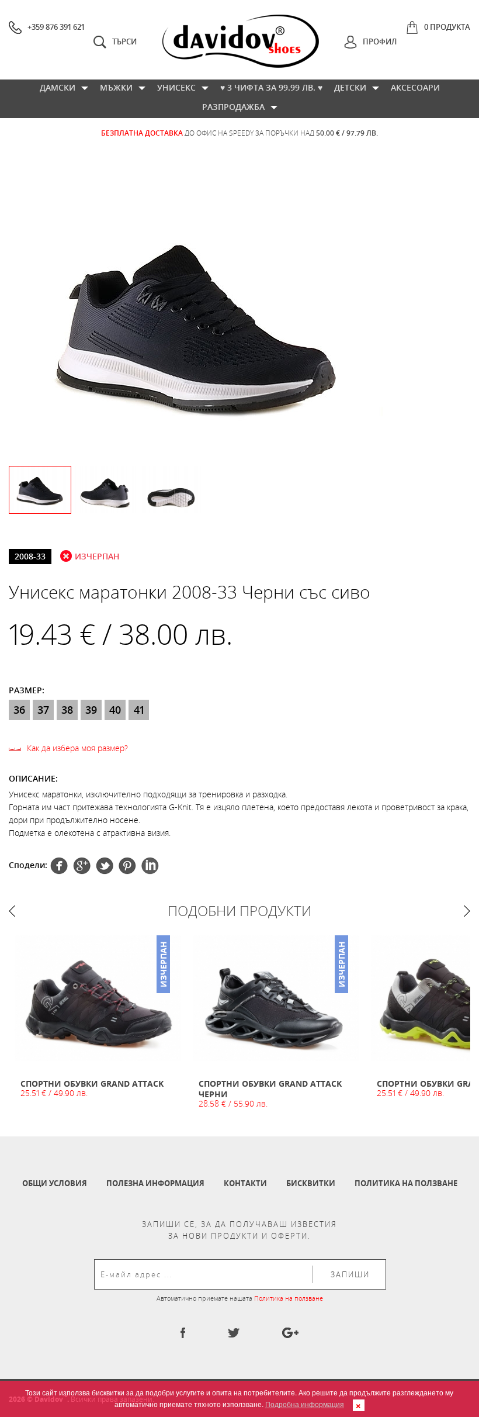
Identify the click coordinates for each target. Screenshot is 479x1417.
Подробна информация (304, 1404)
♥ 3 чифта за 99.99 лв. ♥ (271, 87)
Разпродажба (233, 106)
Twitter (82, 866)
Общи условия (54, 1183)
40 (115, 710)
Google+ (127, 866)
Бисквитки (310, 1183)
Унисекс (176, 87)
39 (91, 710)
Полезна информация (155, 1183)
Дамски (57, 87)
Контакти (245, 1183)
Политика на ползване (406, 1183)
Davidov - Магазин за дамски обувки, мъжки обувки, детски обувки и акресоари (240, 41)
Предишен (12, 911)
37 (43, 710)
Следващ (467, 911)
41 (139, 710)
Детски (350, 87)
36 (19, 710)
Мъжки (116, 87)
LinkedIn (150, 866)
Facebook (59, 866)
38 (67, 710)
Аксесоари (415, 87)
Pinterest (104, 866)
